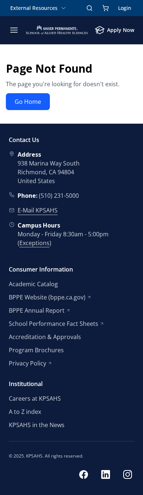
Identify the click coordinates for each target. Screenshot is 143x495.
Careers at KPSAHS (35, 398)
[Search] (89, 8)
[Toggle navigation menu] (14, 30)
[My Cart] (105, 8)
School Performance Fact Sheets (53, 324)
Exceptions (34, 243)
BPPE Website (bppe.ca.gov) (47, 297)
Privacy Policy (27, 363)
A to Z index (25, 412)
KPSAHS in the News (37, 425)
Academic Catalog (33, 284)
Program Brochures (36, 350)
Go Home (28, 102)
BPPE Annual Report (37, 310)
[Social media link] (83, 475)
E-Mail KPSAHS (38, 210)
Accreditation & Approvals (45, 337)
